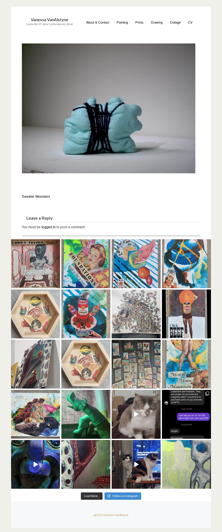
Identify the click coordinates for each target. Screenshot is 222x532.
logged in (48, 227)
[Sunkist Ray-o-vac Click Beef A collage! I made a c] (186, 313)
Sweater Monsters (36, 196)
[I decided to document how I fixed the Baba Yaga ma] (35, 464)
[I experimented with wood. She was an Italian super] (85, 364)
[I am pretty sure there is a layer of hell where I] (136, 364)
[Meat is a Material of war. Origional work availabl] (136, 263)
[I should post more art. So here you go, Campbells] (85, 313)
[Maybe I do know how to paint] (186, 464)
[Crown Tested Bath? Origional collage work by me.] (35, 263)
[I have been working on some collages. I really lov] (35, 414)
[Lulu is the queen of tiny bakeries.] (136, 414)
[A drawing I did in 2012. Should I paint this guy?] (136, 313)
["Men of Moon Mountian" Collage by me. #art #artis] (186, 364)
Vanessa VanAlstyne (49, 19)
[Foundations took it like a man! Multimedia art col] (85, 263)
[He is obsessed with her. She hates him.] (136, 464)
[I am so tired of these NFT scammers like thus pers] (186, 414)
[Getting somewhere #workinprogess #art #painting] (85, 464)
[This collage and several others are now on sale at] (186, 263)
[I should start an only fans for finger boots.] (85, 414)
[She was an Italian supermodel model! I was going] (35, 313)
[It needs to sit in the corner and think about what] (35, 364)
